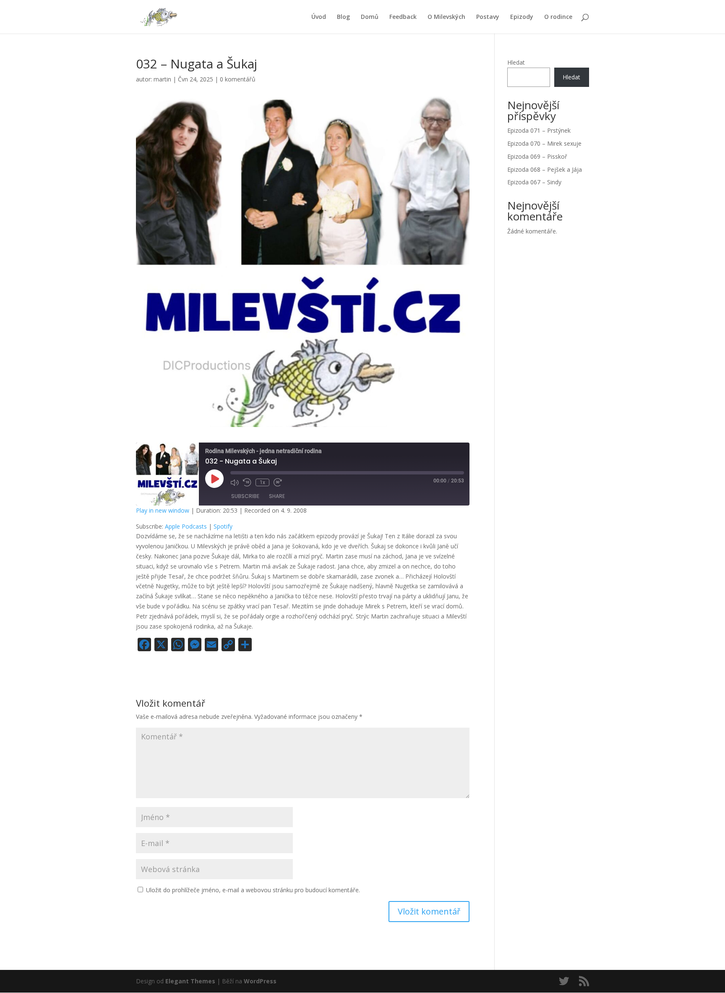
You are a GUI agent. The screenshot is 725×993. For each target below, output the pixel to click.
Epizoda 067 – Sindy (534, 182)
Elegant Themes (190, 981)
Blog (343, 17)
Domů (369, 17)
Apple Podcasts (186, 526)
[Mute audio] (234, 482)
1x (262, 482)
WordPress (260, 981)
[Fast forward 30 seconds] (278, 482)
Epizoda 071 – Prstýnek (539, 130)
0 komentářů (238, 79)
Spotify (223, 526)
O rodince (558, 17)
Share (277, 496)
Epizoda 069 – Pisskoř (537, 156)
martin (162, 79)
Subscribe (245, 496)
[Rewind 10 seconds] (247, 482)
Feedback (403, 17)
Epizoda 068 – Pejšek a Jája (544, 169)
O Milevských (446, 17)
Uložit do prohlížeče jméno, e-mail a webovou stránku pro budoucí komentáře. (253, 890)
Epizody (521, 17)
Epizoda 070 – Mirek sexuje (544, 143)
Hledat (516, 62)
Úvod (318, 17)
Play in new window (162, 510)
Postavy (487, 17)
